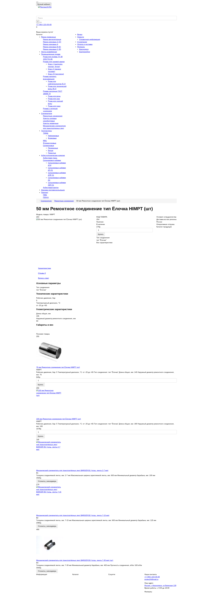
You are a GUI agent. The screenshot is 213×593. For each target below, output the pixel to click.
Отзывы (42, 273)
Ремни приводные (48, 37)
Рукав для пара (54, 106)
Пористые (52, 153)
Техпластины (46, 131)
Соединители (46, 113)
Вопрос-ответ (43, 278)
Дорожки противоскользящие (53, 190)
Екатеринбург (84, 52)
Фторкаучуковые (49, 143)
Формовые (52, 138)
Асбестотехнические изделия (53, 155)
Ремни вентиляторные (52, 39)
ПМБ (45, 195)
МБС (45, 141)
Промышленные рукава (50, 54)
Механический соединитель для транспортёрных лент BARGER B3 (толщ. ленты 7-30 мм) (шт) (74, 560)
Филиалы (81, 47)
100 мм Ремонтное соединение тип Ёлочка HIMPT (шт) (58, 419)
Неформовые (53, 136)
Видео (79, 34)
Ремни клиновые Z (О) (52, 42)
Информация (41, 574)
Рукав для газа (54, 99)
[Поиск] (41, 22)
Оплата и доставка (84, 44)
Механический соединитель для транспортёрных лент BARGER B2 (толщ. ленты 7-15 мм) (72, 515)
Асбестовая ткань (50, 158)
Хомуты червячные (50, 123)
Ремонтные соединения (52, 116)
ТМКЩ (45, 133)
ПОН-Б (46, 197)
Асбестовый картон (51, 187)
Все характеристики (104, 243)
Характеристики (44, 268)
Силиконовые (48, 146)
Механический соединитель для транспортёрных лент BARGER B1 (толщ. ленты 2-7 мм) (72, 470)
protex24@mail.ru (151, 579)
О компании (82, 42)
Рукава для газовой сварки (54, 62)
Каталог (75, 574)
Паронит (44, 192)
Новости (80, 37)
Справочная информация (89, 39)
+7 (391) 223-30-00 (44, 25)
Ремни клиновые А (50, 44)
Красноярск (84, 49)
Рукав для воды (54, 96)
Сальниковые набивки (52, 160)
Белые (50, 150)
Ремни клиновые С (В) (52, 49)
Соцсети (111, 574)
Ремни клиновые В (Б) (52, 47)
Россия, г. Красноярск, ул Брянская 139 (160, 585)
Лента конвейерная (49, 52)
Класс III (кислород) (56, 74)
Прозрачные (53, 148)
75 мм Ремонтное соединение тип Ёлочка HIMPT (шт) (58, 367)
